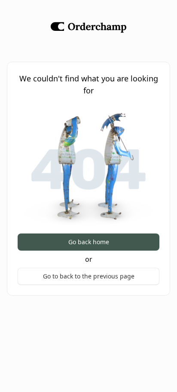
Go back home (88, 242)
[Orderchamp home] (88, 27)
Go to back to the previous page (88, 276)
